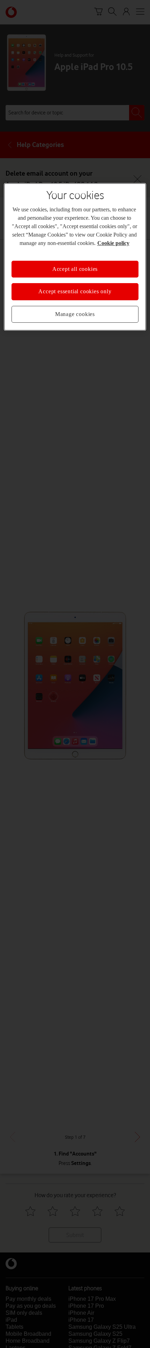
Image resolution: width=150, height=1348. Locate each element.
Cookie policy (113, 243)
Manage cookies (75, 314)
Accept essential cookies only (74, 291)
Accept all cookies (75, 269)
